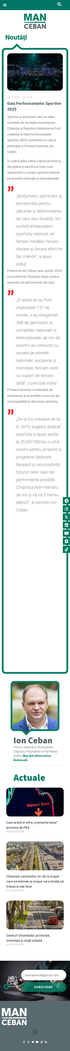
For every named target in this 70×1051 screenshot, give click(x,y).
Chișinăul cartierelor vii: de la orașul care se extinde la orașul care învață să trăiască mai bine (35, 881)
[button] (5, 5)
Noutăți (16, 37)
